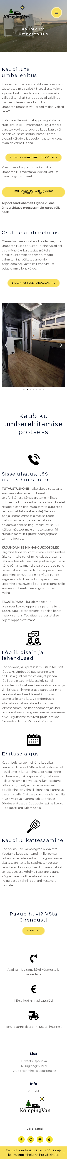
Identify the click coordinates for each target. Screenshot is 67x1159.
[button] (6, 345)
